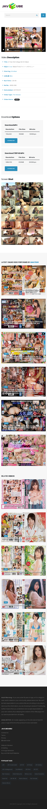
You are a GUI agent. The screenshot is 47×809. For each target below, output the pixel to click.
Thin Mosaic (17, 95)
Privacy (3, 738)
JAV (3, 765)
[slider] (21, 49)
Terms (3, 735)
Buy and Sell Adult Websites (10, 753)
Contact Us (4, 733)
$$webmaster (5, 740)
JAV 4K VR (13, 778)
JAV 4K (22, 765)
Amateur (14, 71)
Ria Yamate (33, 778)
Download (11, 140)
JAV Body (29, 765)
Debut (17, 99)
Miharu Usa (28, 774)
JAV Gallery (38, 765)
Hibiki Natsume (17, 774)
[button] (39, 49)
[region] (23, 39)
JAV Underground (7, 769)
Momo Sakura (23, 778)
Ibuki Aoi (4, 778)
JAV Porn (28, 769)
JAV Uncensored (12, 765)
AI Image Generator (7, 750)
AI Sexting (4, 748)
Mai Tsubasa (6, 774)
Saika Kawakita (39, 774)
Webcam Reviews (7, 745)
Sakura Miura (6, 783)
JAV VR (36, 769)
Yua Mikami (19, 769)
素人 (11, 76)
